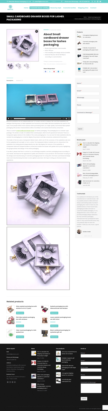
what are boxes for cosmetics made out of (91, 182)
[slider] (37, 118)
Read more (20, 313)
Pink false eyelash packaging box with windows (25, 318)
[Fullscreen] (69, 118)
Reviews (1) (19, 80)
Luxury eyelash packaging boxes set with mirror (60, 318)
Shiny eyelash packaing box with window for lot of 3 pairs (26, 307)
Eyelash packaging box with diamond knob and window (59, 307)
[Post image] (79, 144)
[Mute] (66, 118)
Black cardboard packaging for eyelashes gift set (60, 331)
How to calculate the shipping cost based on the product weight (91, 145)
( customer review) (55, 30)
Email (79, 91)
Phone (79, 105)
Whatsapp (80, 97)
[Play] (8, 118)
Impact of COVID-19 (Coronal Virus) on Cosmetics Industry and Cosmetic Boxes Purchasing (91, 155)
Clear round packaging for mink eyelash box (26, 331)
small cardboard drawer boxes (25, 130)
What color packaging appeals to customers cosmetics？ (89, 166)
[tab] (10, 80)
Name (79, 83)
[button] (39, 102)
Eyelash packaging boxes (55, 61)
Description (10, 80)
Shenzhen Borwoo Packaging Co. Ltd (20, 1)
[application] (39, 102)
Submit (80, 129)
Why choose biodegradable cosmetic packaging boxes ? (91, 174)
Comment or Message (85, 112)
